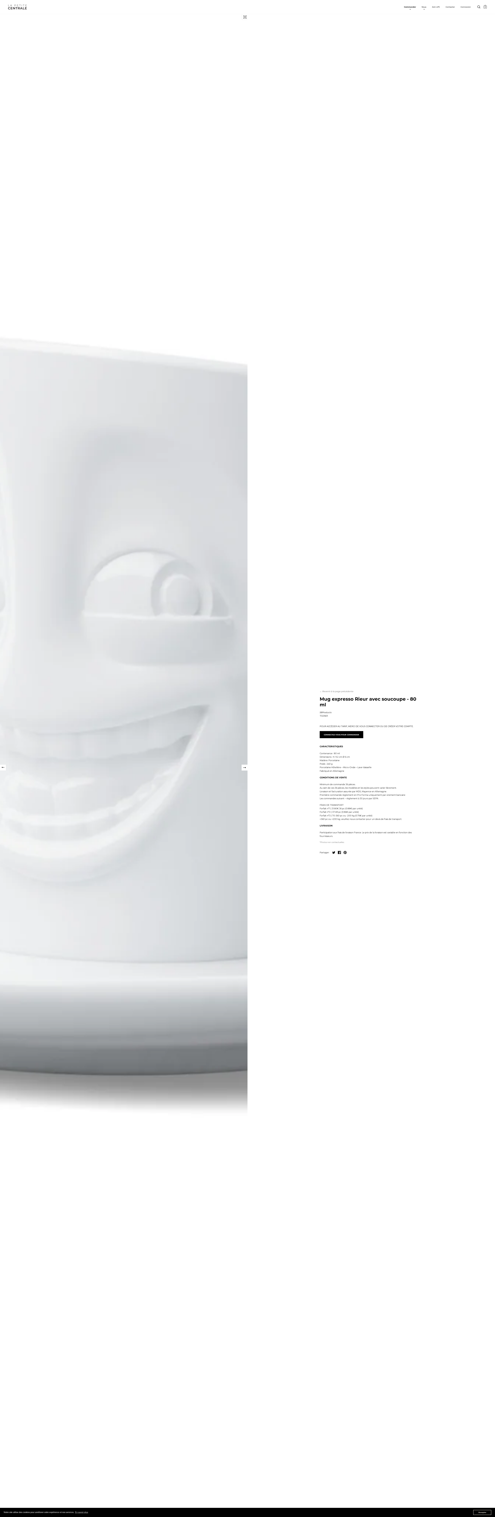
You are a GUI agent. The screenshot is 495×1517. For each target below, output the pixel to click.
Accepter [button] (482, 1512)
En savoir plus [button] (81, 1512)
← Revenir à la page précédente (336, 691)
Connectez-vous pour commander (341, 735)
